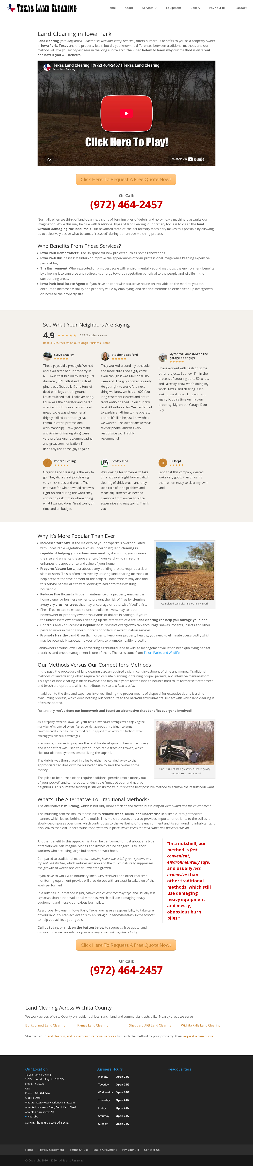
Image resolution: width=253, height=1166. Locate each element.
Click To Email (33, 1098)
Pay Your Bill (217, 8)
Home (112, 8)
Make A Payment (105, 1150)
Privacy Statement (51, 1150)
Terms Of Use (78, 1150)
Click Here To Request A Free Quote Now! (126, 179)
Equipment (173, 8)
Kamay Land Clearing (93, 1025)
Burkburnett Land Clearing (45, 1025)
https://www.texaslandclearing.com (55, 1102)
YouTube (33, 1116)
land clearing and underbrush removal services (81, 1036)
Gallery (195, 8)
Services (147, 8)
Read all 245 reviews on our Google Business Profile (76, 343)
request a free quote (198, 1036)
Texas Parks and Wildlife (161, 652)
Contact (241, 8)
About (129, 8)
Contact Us (152, 1150)
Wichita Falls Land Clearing (201, 1025)
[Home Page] (42, 7)
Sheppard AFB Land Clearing (150, 1025)
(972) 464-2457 (42, 1093)
